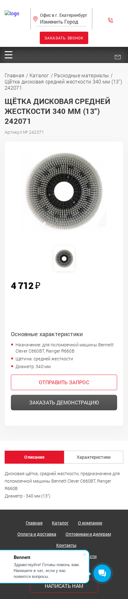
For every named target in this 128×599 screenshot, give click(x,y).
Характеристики (94, 457)
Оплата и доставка (36, 534)
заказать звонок (64, 37)
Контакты (66, 545)
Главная (34, 522)
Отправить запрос (64, 382)
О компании (90, 522)
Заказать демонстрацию (64, 402)
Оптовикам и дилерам (88, 534)
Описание (34, 457)
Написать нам (64, 586)
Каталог (60, 522)
